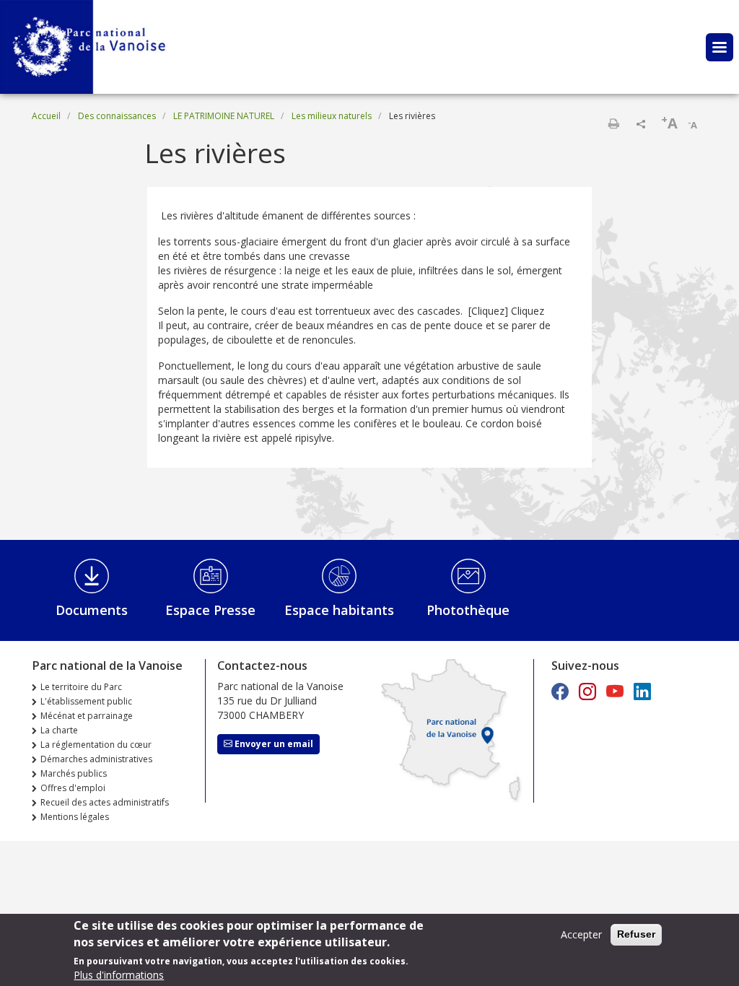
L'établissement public (86, 701)
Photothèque (468, 610)
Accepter (581, 934)
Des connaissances (117, 116)
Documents (92, 610)
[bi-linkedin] (642, 691)
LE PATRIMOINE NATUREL (223, 116)
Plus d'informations (119, 975)
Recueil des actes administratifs (104, 802)
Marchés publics (73, 773)
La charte (59, 730)
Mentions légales (74, 817)
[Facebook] (560, 691)
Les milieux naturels (332, 116)
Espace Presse (210, 610)
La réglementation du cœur (96, 744)
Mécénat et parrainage (86, 716)
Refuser (636, 934)
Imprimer (613, 123)
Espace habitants (339, 610)
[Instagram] (587, 691)
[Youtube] (615, 691)
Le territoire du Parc (81, 687)
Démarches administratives (96, 759)
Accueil (46, 116)
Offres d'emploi (72, 788)
